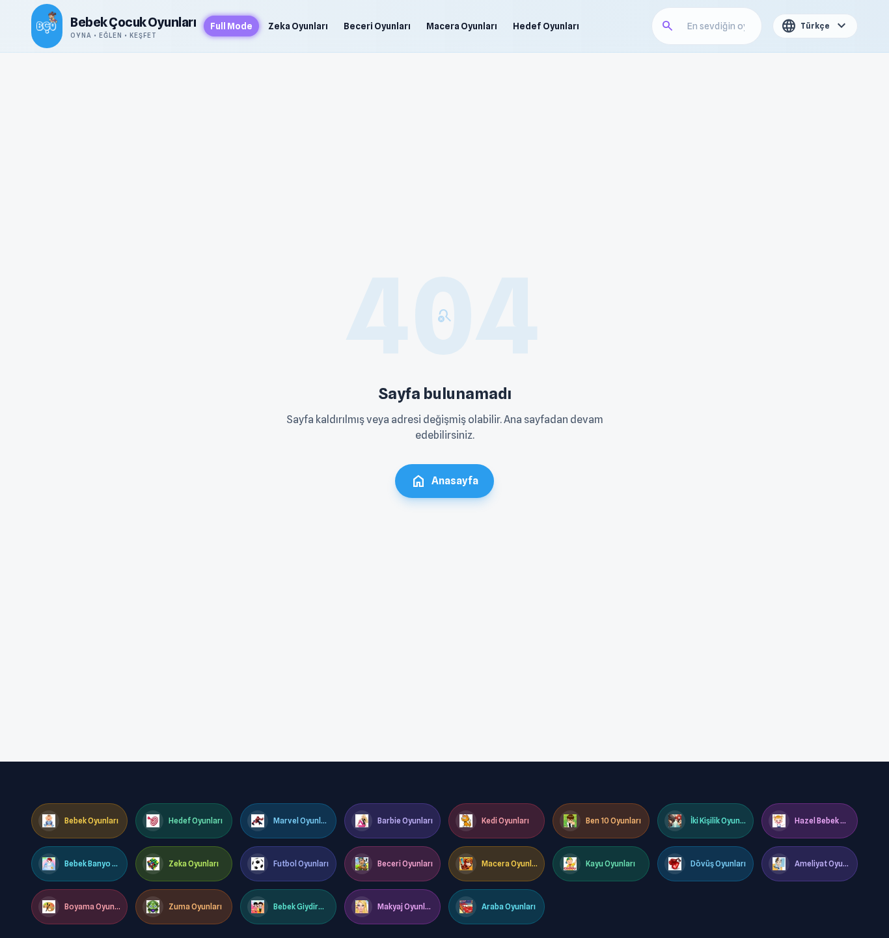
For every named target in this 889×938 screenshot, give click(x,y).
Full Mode (231, 26)
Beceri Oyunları (377, 26)
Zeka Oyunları (298, 26)
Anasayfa (444, 481)
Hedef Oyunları (546, 26)
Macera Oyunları (461, 26)
